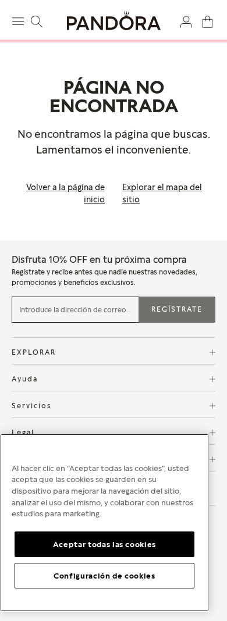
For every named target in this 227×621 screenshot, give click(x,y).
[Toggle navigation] (19, 20)
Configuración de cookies (104, 575)
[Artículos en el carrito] (207, 21)
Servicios (32, 405)
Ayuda (25, 378)
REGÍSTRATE (177, 309)
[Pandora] (113, 21)
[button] (186, 21)
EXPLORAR (34, 352)
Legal (23, 432)
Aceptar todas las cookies (104, 544)
